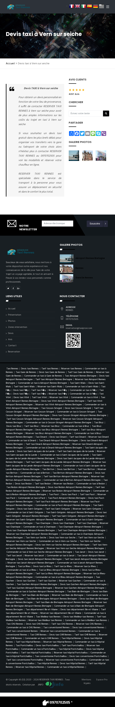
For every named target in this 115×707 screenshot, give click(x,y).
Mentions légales (86, 681)
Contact (12, 346)
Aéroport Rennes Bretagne (90, 258)
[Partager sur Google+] (18, 288)
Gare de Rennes (84, 277)
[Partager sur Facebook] (13, 288)
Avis (10, 339)
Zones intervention (17, 327)
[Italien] (83, 6)
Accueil (10, 63)
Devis (10, 333)
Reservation (14, 352)
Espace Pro (102, 680)
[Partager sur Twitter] (8, 288)
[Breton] (101, 6)
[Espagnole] (89, 6)
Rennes (79, 268)
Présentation (14, 315)
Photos (11, 321)
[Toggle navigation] (107, 7)
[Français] (71, 6)
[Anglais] (77, 6)
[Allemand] (95, 6)
